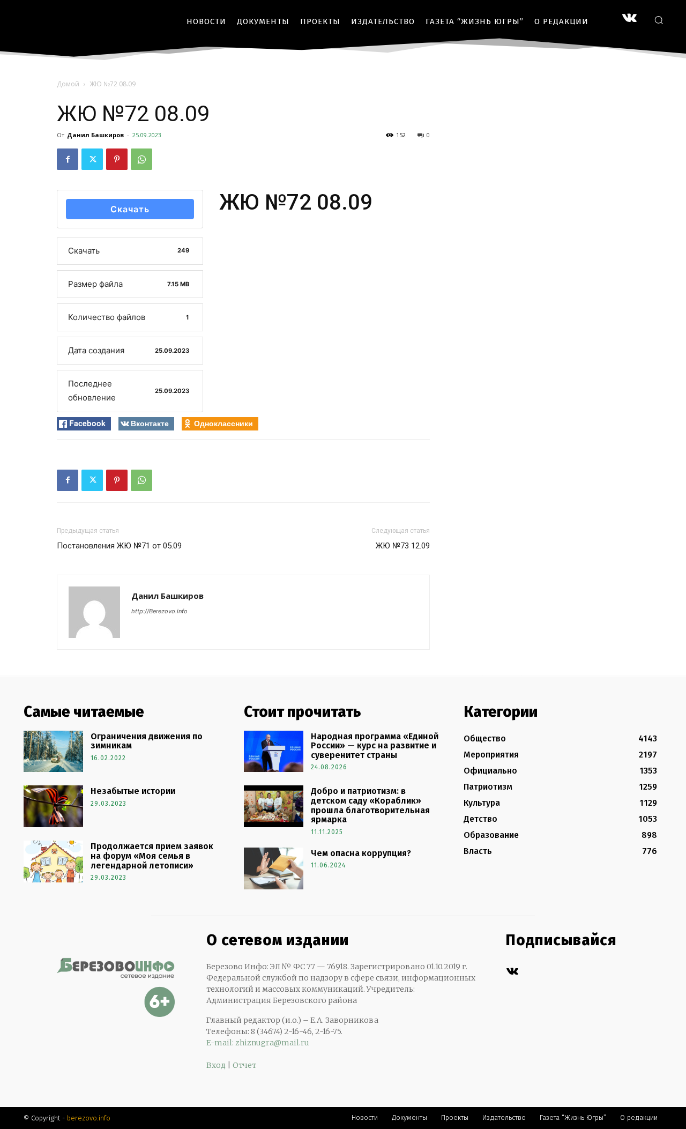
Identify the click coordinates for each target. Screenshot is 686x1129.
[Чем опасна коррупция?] (273, 868)
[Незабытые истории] (53, 806)
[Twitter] (92, 159)
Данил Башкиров (95, 135)
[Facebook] (67, 159)
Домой (68, 83)
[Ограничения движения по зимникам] (53, 752)
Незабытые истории (133, 791)
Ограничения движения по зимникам (147, 741)
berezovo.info (88, 1118)
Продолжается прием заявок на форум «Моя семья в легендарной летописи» (152, 855)
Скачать (130, 209)
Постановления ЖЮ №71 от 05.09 (119, 546)
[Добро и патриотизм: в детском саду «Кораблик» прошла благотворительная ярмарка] (273, 806)
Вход (216, 1065)
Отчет (244, 1065)
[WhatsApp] (141, 159)
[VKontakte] (629, 19)
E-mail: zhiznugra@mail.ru (257, 1043)
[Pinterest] (117, 159)
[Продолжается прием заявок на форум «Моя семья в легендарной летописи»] (53, 861)
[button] (658, 19)
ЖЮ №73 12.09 (403, 546)
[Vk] (512, 972)
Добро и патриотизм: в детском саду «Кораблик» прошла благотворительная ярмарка (370, 805)
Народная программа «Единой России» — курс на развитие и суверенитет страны (374, 745)
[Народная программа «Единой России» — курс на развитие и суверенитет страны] (273, 752)
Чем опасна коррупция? (361, 853)
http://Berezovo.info (159, 611)
